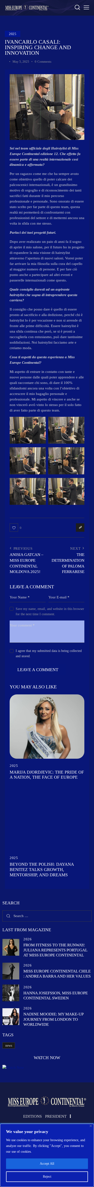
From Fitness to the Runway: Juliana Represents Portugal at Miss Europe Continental (55, 950)
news (8, 1045)
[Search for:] (47, 916)
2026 (27, 939)
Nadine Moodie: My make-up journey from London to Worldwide (53, 1019)
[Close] (91, 1126)
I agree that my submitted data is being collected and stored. (49, 653)
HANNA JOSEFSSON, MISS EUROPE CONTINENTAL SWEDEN (55, 995)
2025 (12, 34)
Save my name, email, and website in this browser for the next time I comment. (50, 611)
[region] (47, 1155)
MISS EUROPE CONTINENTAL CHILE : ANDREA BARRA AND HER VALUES (57, 973)
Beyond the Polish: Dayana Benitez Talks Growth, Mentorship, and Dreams (42, 869)
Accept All (47, 1163)
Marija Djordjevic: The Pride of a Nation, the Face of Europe (47, 775)
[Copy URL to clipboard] (80, 527)
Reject (47, 1176)
